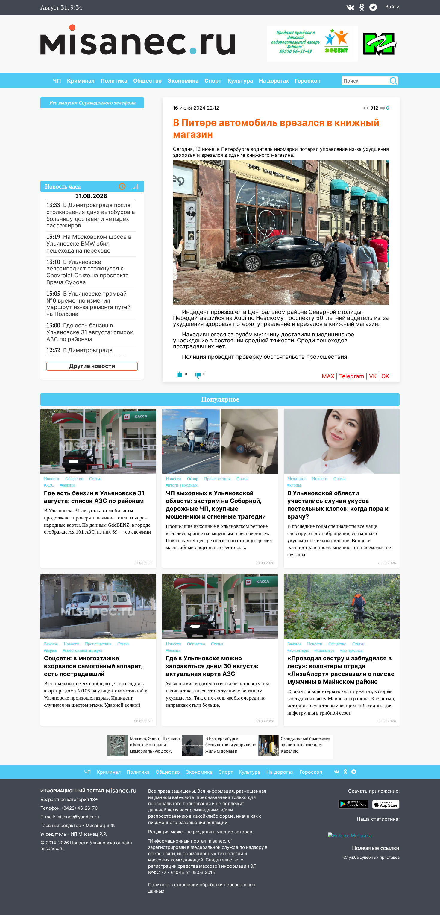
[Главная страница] (137, 36)
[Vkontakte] (350, 9)
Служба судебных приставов (371, 857)
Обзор (192, 479)
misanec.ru (52, 848)
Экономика (183, 80)
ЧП (57, 80)
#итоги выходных (182, 485)
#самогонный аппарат (82, 650)
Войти (392, 7)
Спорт (212, 80)
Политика (114, 80)
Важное (51, 644)
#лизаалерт (324, 650)
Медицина (296, 479)
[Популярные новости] (134, 186)
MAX (328, 376)
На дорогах (274, 80)
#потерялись (351, 650)
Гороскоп (308, 80)
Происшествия (217, 479)
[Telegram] (373, 9)
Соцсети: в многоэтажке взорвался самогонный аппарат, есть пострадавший (93, 666)
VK (373, 376)
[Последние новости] (122, 186)
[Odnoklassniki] (362, 9)
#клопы (294, 485)
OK (385, 376)
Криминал (81, 80)
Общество (147, 80)
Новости (51, 479)
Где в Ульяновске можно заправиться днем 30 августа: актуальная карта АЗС (212, 666)
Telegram (351, 376)
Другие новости (92, 366)
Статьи (95, 479)
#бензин (67, 485)
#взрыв (50, 650)
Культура (240, 80)
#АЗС (49, 485)
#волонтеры (298, 650)
